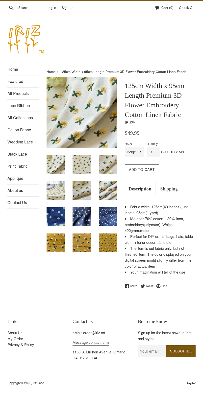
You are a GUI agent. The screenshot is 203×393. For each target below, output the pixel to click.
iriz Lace (38, 383)
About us (15, 190)
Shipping (169, 188)
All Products (18, 93)
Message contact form (91, 342)
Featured (15, 81)
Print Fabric (17, 166)
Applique (15, 178)
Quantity (152, 143)
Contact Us (23, 202)
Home (12, 69)
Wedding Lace (20, 142)
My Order (15, 338)
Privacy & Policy (20, 344)
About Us (15, 332)
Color (128, 144)
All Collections (20, 117)
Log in (51, 7)
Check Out (187, 7)
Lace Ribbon (18, 105)
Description (140, 188)
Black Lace (17, 154)
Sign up (68, 7)
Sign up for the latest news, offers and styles (165, 335)
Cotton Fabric (19, 130)
